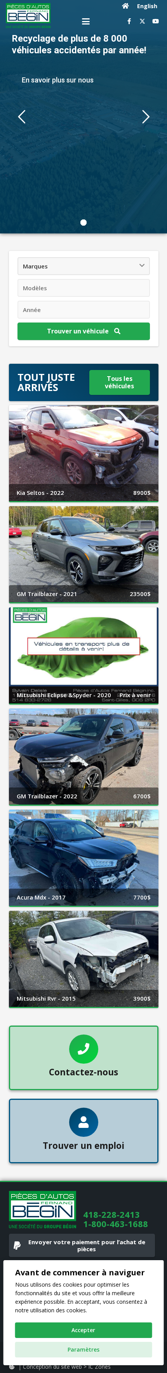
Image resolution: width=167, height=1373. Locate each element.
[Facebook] (129, 21)
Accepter (83, 1330)
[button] (85, 21)
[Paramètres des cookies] (11, 1366)
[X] (142, 21)
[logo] (28, 15)
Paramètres (83, 1349)
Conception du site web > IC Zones (67, 1366)
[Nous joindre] (83, 1058)
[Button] (125, 6)
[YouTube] (155, 21)
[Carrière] (83, 1131)
